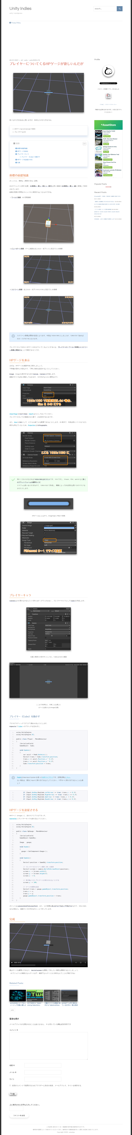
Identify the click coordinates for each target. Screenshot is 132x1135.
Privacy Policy (16, 22)
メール (12, 1072)
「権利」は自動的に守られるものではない (104, 201)
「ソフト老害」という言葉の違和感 (102, 209)
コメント (13, 1030)
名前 (12, 1065)
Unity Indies (20, 8)
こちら (67, 777)
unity (26, 60)
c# (22, 60)
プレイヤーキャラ (23, 154)
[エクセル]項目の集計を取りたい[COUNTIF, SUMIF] (107, 204)
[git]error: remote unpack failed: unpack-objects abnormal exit (106, 212)
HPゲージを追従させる (24, 159)
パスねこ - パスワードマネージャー (108, 104)
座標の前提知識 (22, 148)
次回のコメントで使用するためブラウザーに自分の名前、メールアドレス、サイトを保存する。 (47, 1085)
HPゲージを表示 (22, 151)
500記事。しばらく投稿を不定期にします (104, 219)
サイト (11, 1079)
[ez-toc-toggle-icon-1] (83, 143)
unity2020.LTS (34, 60)
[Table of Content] (84, 143)
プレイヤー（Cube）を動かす (30, 157)
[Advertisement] (66, 38)
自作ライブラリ (47, 777)
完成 (18, 162)
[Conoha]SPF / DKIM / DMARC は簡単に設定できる (107, 196)
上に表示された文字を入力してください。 (25, 1105)
